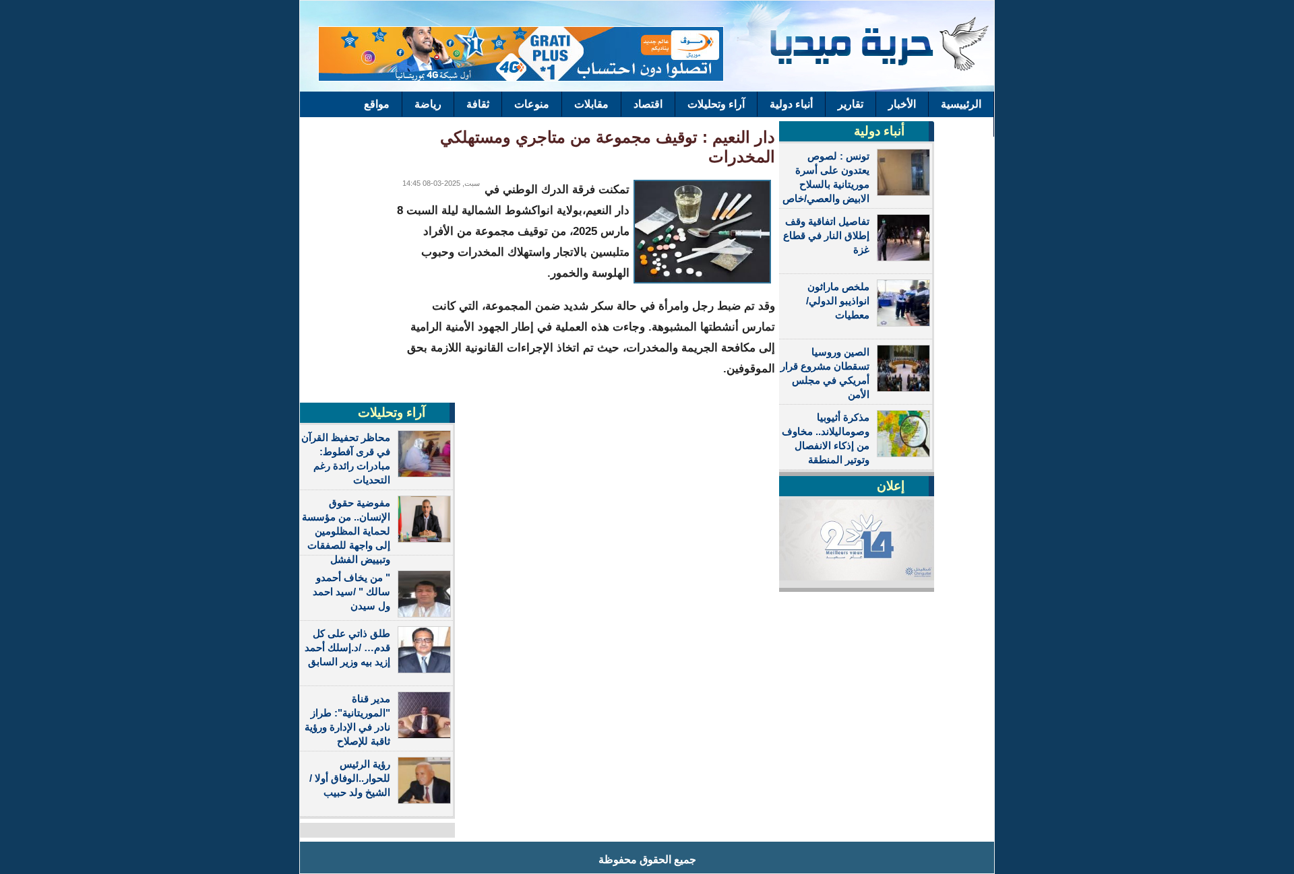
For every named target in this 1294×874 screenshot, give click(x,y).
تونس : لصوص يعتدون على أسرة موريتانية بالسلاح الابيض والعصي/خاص (825, 177)
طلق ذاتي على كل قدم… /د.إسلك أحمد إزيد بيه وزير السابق (347, 647)
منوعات (531, 104)
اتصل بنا (963, 124)
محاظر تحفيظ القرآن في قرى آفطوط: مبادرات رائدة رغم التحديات (345, 458)
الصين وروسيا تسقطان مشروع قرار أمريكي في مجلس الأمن (824, 373)
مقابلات (591, 104)
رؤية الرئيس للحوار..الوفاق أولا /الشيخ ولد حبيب (349, 778)
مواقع (377, 104)
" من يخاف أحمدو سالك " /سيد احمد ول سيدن (351, 591)
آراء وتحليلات (716, 104)
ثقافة (477, 104)
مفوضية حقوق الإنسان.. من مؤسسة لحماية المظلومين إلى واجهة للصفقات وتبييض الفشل (346, 531)
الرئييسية (961, 104)
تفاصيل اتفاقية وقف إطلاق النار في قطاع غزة (826, 235)
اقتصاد (648, 104)
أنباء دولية (791, 104)
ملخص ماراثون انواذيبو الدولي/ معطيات (837, 301)
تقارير (850, 104)
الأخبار (902, 104)
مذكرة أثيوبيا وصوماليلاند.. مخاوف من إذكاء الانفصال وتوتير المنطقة (825, 438)
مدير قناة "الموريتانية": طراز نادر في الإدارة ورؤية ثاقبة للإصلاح (347, 720)
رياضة (427, 104)
